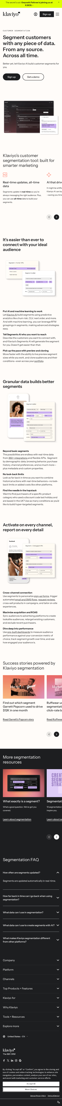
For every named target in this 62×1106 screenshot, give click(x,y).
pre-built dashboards (18, 632)
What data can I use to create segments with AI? (29, 925)
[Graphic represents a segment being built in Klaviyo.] (23, 783)
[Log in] (35, 14)
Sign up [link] (11, 76)
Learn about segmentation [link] (17, 819)
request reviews (46, 599)
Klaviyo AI (12, 314)
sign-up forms (41, 596)
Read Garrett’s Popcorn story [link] (18, 719)
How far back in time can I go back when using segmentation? (27, 898)
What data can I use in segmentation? (23, 912)
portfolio (38, 361)
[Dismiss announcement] (59, 2)
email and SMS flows (26, 599)
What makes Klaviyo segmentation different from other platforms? (26, 940)
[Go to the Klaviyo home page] (11, 14)
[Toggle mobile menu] (57, 14)
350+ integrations (18, 457)
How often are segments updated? (21, 872)
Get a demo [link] (33, 76)
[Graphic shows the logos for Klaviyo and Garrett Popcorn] (23, 686)
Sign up (47, 14)
